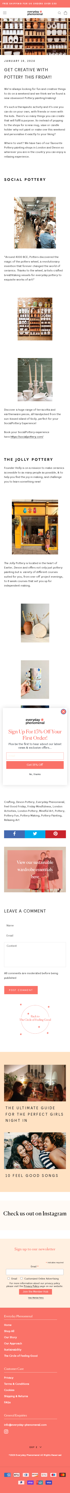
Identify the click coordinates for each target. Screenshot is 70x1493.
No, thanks (35, 774)
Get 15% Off (35, 765)
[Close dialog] (63, 711)
